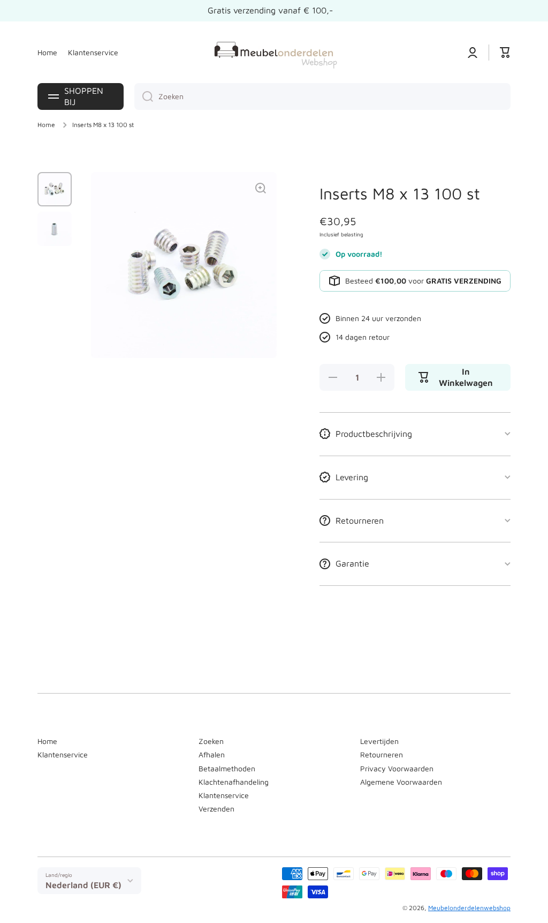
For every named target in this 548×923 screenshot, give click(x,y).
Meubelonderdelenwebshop (469, 908)
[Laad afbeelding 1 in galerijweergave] (54, 189)
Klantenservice (62, 754)
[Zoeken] (143, 96)
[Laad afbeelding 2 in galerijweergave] (54, 229)
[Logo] (274, 52)
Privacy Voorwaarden (396, 768)
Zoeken (211, 741)
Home (46, 125)
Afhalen (212, 754)
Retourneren (381, 754)
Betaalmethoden (227, 768)
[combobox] (322, 96)
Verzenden (216, 808)
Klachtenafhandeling (234, 781)
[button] (505, 52)
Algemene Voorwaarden (401, 781)
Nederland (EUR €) (83, 885)
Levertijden (379, 741)
